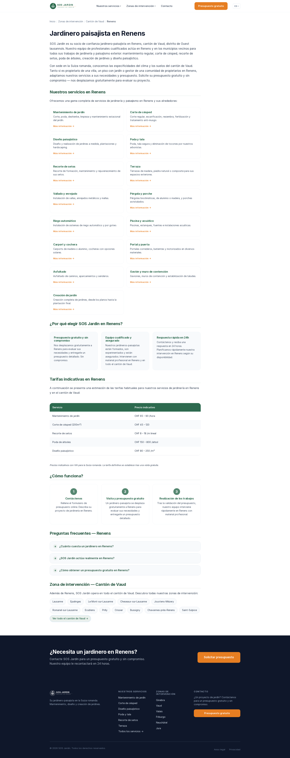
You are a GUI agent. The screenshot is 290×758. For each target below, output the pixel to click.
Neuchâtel (161, 722)
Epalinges (75, 601)
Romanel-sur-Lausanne (65, 610)
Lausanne (58, 601)
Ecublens (90, 610)
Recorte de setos (128, 720)
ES (236, 6)
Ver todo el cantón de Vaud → (70, 618)
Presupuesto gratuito (211, 6)
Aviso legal (219, 749)
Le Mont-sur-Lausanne (100, 601)
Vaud (159, 705)
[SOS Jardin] (69, 6)
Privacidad (234, 749)
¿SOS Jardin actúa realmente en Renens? (86, 558)
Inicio (52, 21)
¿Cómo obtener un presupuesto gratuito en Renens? (94, 570)
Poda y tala (124, 714)
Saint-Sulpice (189, 610)
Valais (159, 711)
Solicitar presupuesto (219, 657)
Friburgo (160, 716)
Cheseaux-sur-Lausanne (133, 601)
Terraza (122, 725)
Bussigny (135, 610)
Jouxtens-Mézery (164, 601)
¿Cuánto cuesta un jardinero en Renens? (86, 546)
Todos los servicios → (130, 731)
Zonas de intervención (141, 6)
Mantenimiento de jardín (132, 697)
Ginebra (160, 700)
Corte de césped (127, 703)
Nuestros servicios (108, 6)
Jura (158, 728)
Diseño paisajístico (129, 708)
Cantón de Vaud (95, 21)
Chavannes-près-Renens (161, 610)
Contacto (166, 6)
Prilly (104, 610)
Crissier (119, 610)
